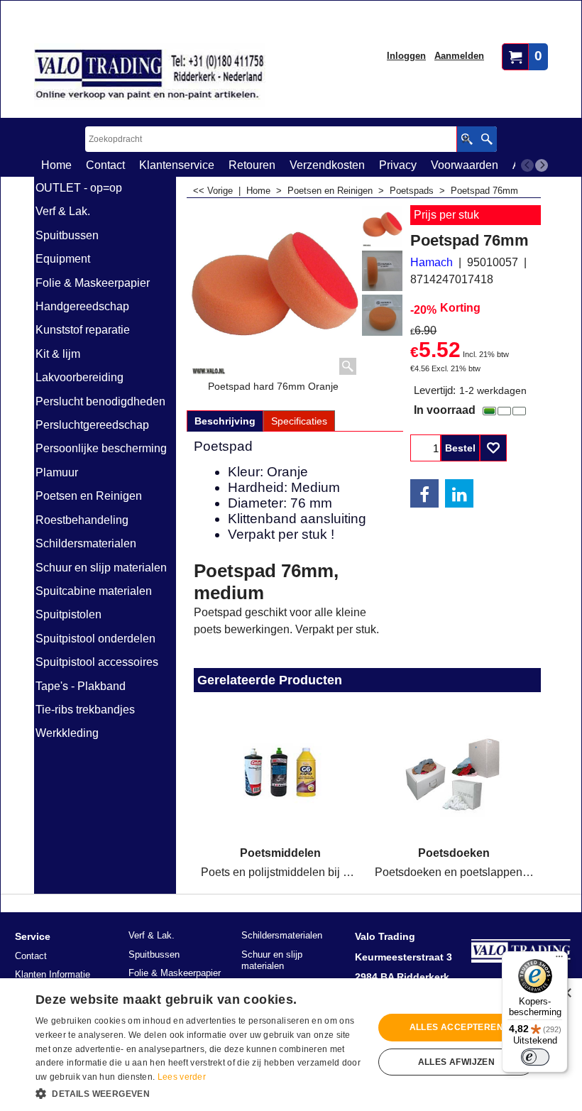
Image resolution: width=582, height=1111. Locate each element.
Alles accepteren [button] (456, 1027)
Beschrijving (225, 421)
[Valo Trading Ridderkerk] (149, 75)
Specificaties (299, 421)
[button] (199, 1092)
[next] (541, 165)
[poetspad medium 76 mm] (382, 271)
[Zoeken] (486, 139)
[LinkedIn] (459, 493)
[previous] (527, 165)
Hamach (431, 262)
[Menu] (559, 959)
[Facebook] (424, 493)
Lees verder (182, 1077)
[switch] (535, 1057)
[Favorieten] (493, 448)
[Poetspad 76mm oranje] (382, 315)
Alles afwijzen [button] (456, 1062)
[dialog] (291, 1044)
